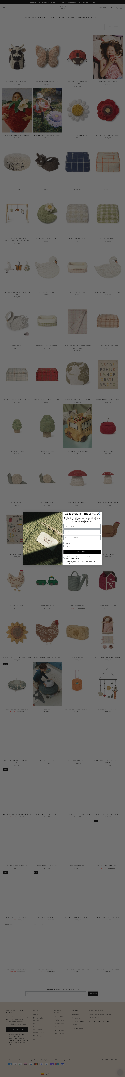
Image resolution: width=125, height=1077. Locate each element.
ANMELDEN (82, 552)
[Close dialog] (100, 514)
